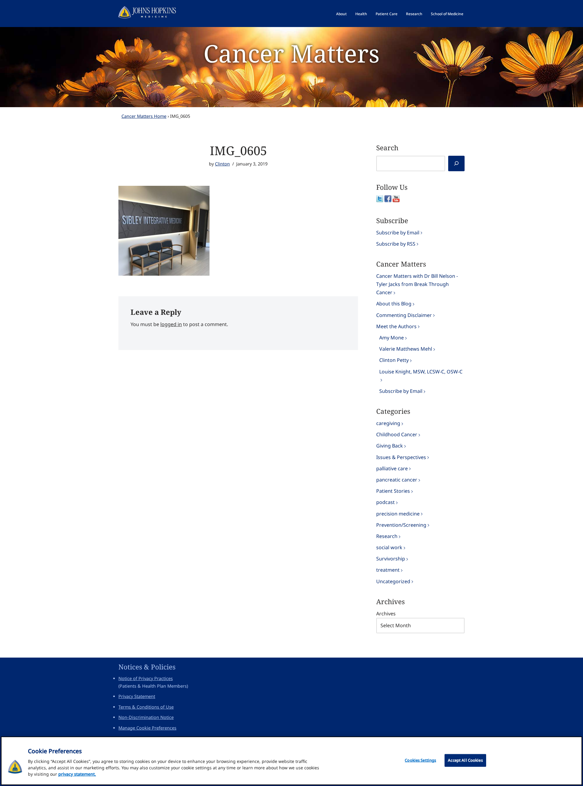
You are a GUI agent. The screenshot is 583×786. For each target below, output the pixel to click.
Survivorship (390, 558)
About (341, 13)
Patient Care (386, 13)
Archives (386, 613)
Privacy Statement (136, 696)
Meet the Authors (396, 326)
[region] (291, 761)
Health (361, 13)
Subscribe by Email (397, 232)
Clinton (222, 164)
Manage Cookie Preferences (147, 728)
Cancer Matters (291, 53)
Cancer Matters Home (143, 116)
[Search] (456, 163)
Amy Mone (391, 337)
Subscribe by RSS (395, 243)
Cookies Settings (420, 760)
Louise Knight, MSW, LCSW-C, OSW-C (420, 371)
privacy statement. (77, 774)
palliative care (392, 468)
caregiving (388, 423)
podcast (385, 502)
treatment (388, 570)
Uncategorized (393, 581)
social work (389, 547)
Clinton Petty (394, 360)
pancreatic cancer (396, 479)
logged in (171, 324)
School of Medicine (447, 13)
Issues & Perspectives (401, 457)
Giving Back (389, 445)
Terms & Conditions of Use (146, 707)
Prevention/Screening (401, 525)
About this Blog (393, 303)
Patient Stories (393, 491)
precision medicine (398, 513)
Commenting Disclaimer (404, 315)
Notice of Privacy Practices (145, 678)
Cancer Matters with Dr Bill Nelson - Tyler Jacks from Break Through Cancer (417, 284)
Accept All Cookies (465, 760)
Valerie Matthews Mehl (405, 348)
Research (414, 13)
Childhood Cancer (396, 434)
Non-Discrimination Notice (146, 717)
